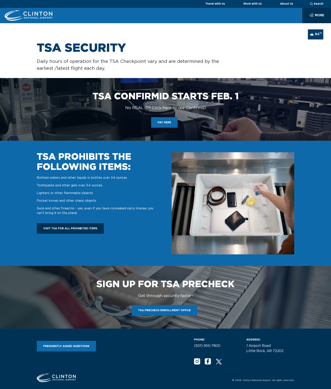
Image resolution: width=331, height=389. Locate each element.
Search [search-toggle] (318, 4)
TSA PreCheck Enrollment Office (164, 310)
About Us (286, 4)
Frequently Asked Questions (66, 346)
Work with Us (252, 4)
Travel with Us (215, 4)
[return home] (28, 15)
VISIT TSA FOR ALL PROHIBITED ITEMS (70, 228)
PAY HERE (164, 122)
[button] (316, 15)
